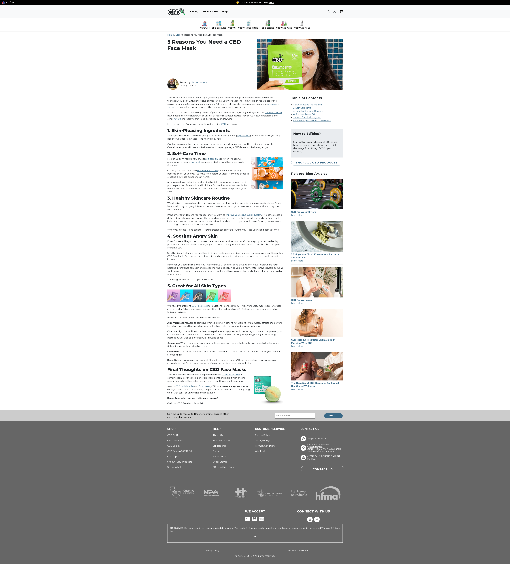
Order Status (220, 462)
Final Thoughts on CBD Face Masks (312, 120)
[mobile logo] (176, 12)
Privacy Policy (262, 440)
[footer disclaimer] (255, 538)
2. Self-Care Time (302, 108)
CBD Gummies (175, 440)
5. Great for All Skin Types (307, 117)
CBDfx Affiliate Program (225, 467)
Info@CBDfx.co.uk (316, 439)
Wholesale (260, 451)
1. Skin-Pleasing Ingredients (307, 104)
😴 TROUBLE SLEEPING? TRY (255, 2)
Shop (193, 11)
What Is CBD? (210, 11)
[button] (8, 2)
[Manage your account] (334, 11)
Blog (225, 11)
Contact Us (323, 469)
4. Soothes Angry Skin (304, 114)
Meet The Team (221, 440)
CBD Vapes (173, 456)
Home (170, 35)
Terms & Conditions (265, 446)
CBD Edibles (173, 446)
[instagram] (309, 519)
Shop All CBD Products (316, 162)
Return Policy (262, 435)
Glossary (217, 451)
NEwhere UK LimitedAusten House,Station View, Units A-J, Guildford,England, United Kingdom (324, 448)
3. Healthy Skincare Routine (308, 111)
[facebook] (316, 519)
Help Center (219, 456)
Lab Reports (219, 446)
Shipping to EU (175, 467)
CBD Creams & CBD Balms (181, 451)
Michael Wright (199, 82)
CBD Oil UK (173, 435)
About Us (218, 435)
